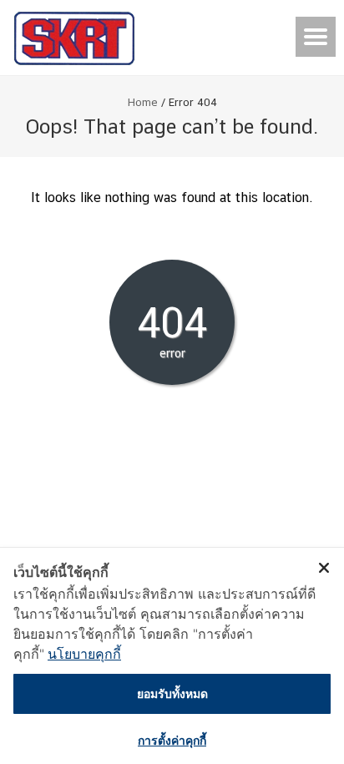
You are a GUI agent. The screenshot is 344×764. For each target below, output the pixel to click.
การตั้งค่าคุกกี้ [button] (172, 740)
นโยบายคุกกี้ (84, 653)
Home (143, 102)
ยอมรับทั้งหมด (172, 693)
